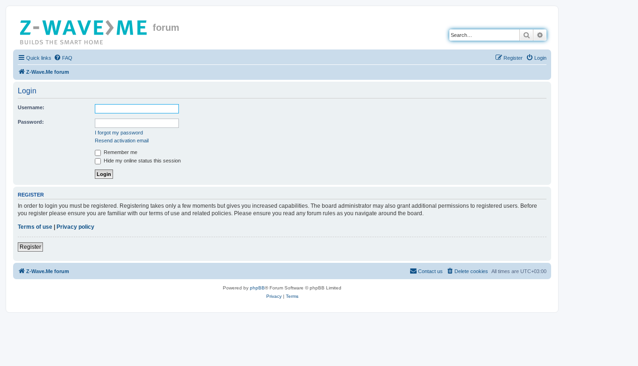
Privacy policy (75, 227)
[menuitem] (63, 57)
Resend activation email (122, 140)
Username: (31, 107)
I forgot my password (119, 132)
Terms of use (35, 227)
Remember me (119, 152)
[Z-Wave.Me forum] (84, 30)
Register (30, 247)
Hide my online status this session (141, 160)
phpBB (257, 287)
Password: (31, 122)
